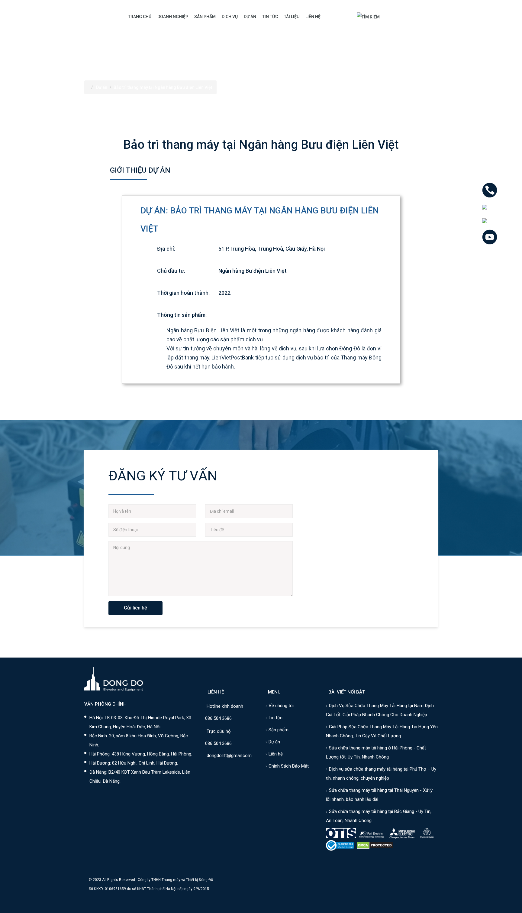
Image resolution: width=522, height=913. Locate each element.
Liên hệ (313, 16)
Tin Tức (270, 16)
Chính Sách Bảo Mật (289, 766)
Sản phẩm (205, 16)
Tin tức (275, 717)
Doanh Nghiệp (172, 16)
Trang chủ (139, 16)
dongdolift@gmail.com (229, 755)
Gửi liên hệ (135, 608)
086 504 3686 (218, 718)
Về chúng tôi (281, 705)
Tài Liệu (291, 16)
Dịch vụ (230, 16)
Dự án (250, 16)
